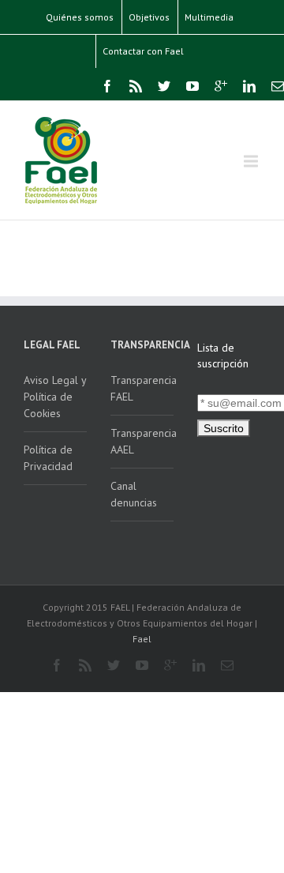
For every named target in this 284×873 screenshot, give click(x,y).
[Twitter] (164, 86)
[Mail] (277, 86)
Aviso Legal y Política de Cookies (55, 396)
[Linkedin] (249, 86)
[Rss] (135, 86)
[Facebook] (107, 86)
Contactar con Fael (143, 51)
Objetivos (149, 17)
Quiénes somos (80, 17)
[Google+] (221, 86)
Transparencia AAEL (142, 441)
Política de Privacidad (48, 457)
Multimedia (209, 17)
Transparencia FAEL (142, 388)
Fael (142, 639)
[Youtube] (192, 86)
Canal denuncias (133, 494)
